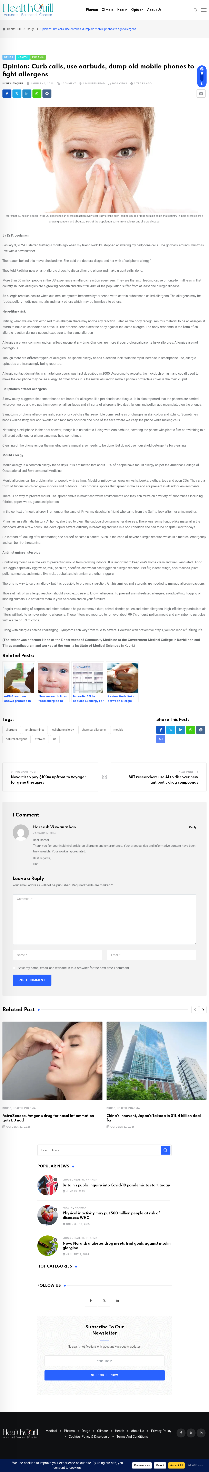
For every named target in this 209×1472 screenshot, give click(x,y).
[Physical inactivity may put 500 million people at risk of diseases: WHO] (47, 1215)
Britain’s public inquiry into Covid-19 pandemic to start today (116, 1185)
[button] (195, 1009)
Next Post (186, 772)
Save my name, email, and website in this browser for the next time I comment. (74, 968)
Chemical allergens (94, 729)
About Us (154, 10)
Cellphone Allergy (63, 729)
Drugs (6, 1108)
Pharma (92, 10)
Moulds (118, 729)
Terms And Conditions (132, 1436)
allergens (12, 729)
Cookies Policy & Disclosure (89, 1436)
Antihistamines (34, 729)
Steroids (40, 739)
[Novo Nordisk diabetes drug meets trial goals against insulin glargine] (47, 1245)
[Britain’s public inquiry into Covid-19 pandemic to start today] (47, 1185)
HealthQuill (15, 83)
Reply (192, 827)
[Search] (196, 9)
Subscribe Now (104, 1375)
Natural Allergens (16, 739)
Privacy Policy (161, 1431)
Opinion (137, 10)
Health (122, 10)
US (54, 739)
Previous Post (26, 771)
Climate (107, 10)
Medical (51, 1431)
